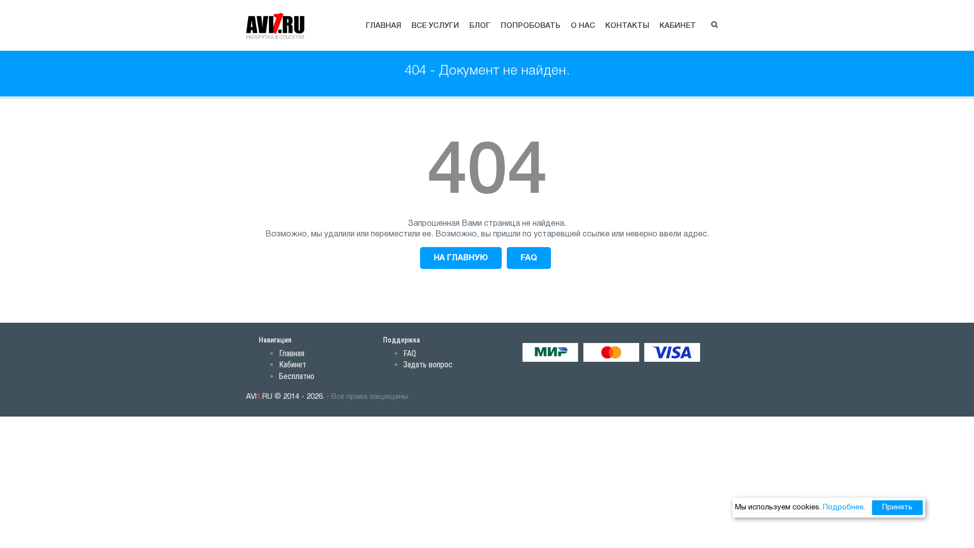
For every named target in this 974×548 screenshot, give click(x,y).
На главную (461, 258)
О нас (583, 25)
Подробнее (843, 507)
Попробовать (531, 25)
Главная (383, 25)
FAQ (528, 258)
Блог (480, 25)
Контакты (627, 25)
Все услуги (435, 25)
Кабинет (677, 25)
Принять (897, 507)
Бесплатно (297, 376)
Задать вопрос (428, 364)
